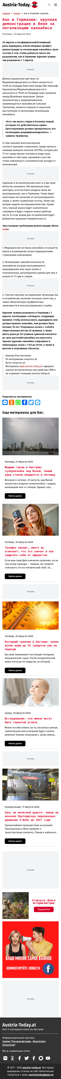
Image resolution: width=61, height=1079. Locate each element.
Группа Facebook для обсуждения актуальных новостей (28, 925)
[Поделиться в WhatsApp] (18, 402)
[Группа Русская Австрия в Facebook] (34, 1058)
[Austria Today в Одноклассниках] (12, 1058)
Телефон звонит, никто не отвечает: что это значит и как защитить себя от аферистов (30, 507)
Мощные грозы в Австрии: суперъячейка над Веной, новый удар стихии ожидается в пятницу (28, 421)
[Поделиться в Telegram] (37, 402)
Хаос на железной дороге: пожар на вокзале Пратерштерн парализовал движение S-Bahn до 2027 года (28, 773)
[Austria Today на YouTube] (48, 1058)
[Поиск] (49, 5)
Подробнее (43, 909)
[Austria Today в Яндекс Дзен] (41, 1058)
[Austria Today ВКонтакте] (5, 1058)
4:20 (4, 229)
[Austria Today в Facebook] (19, 1058)
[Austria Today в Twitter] (26, 1058)
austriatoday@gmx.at (41, 1074)
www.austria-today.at (30, 366)
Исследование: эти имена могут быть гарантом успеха (28, 680)
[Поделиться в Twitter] (31, 402)
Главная (6, 13)
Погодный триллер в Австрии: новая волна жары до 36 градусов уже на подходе (29, 604)
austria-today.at (32, 1067)
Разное (16, 13)
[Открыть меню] (56, 5)
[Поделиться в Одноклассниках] (11, 402)
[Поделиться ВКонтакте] (5, 402)
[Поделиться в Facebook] (24, 402)
